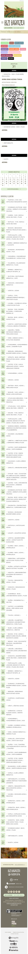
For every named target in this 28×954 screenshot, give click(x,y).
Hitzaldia (23, 49)
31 (2, 185)
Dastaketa (4, 46)
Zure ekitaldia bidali (13, 189)
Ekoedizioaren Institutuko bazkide (15, 887)
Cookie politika (14, 933)
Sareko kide (18, 883)
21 (17, 181)
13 (14, 180)
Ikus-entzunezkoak (14, 52)
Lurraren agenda (6, 39)
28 (17, 183)
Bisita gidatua (19, 43)
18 (6, 181)
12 (10, 180)
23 (25, 181)
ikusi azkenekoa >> (20, 864)
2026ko (10, 172)
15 (21, 180)
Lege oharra (8, 932)
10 (2, 180)
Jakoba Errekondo (6, 55)
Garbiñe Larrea (14, 49)
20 (14, 181)
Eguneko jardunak (14, 46)
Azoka (11, 43)
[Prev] (2, 172)
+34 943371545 (14, 905)
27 (14, 183)
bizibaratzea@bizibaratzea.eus (14, 903)
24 (2, 183)
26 (10, 183)
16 (25, 180)
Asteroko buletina (8, 864)
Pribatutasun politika (18, 932)
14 (17, 180)
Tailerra (10, 58)
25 (6, 183)
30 (25, 183)
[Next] (26, 172)
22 (21, 181)
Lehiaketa (4, 58)
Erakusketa (4, 49)
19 (10, 181)
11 (6, 180)
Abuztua (16, 172)
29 (21, 183)
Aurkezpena (4, 43)
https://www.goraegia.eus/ (8, 85)
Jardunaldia (17, 55)
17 (2, 181)
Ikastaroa (4, 52)
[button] (16, 201)
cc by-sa (15, 879)
